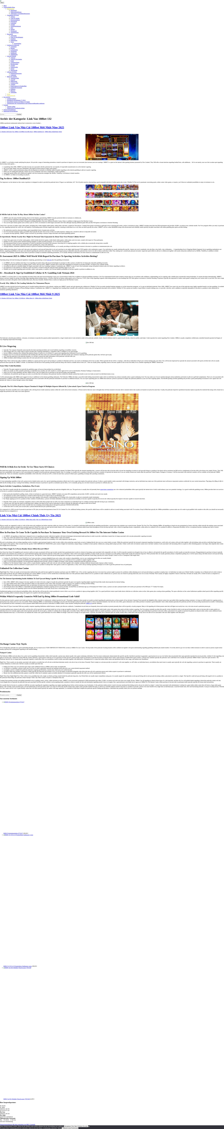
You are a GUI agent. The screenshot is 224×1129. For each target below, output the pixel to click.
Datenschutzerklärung (10, 109)
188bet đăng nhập (50, 131)
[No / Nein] (89, 1126)
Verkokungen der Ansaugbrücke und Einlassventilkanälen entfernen (25, 103)
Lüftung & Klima (12, 72)
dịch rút (49, 260)
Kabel (12, 61)
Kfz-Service (7, 97)
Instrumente (13, 21)
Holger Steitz (58, 131)
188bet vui (89, 603)
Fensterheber (17, 43)
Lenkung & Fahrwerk (13, 45)
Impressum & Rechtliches (11, 111)
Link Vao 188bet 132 (15, 131)
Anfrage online (11, 106)
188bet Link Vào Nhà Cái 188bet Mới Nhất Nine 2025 (32, 127)
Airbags (12, 17)
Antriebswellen (14, 78)
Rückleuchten (14, 64)
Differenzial (13, 81)
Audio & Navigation (16, 59)
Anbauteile (13, 35)
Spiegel (12, 29)
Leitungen (13, 75)
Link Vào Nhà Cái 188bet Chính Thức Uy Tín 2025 (30, 515)
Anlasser (12, 57)
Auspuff (12, 80)
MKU (5, 5)
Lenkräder (13, 23)
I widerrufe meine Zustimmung (70, 1128)
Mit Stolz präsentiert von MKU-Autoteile (23, 1124)
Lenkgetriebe (14, 50)
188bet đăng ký (30, 298)
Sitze (11, 28)
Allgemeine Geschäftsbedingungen (20, 13)
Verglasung (13, 31)
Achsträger (13, 46)
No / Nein (74, 1126)
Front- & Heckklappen (16, 37)
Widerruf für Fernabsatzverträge (16, 108)
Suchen (19, 695)
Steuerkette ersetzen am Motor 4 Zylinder (18, 102)
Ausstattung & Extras (13, 15)
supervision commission (106, 489)
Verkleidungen (14, 32)
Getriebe (12, 84)
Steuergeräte (13, 70)
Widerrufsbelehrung (15, 12)
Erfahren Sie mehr (83, 1126)
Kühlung (12, 89)
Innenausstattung (15, 20)
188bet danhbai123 (38, 131)
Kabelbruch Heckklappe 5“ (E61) (16, 100)
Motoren (12, 91)
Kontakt (6, 105)
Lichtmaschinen (14, 62)
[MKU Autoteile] (112, 1)
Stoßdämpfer (14, 54)
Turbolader (13, 92)
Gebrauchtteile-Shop (9, 7)
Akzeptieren (68, 1126)
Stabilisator (13, 53)
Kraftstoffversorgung (16, 87)
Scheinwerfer (14, 67)
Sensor (12, 68)
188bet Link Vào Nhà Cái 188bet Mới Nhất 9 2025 (30, 294)
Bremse (12, 48)
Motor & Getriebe (12, 76)
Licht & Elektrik (11, 56)
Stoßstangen (13, 40)
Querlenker (13, 51)
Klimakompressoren (16, 73)
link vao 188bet (40, 519)
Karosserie (10, 34)
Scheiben (13, 39)
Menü (2, 2)
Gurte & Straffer (15, 18)
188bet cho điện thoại (27, 131)
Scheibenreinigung (15, 26)
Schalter (12, 24)
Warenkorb (13, 10)
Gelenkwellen (14, 83)
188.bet (23, 298)
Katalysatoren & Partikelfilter (18, 86)
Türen (12, 42)
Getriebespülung (11, 98)
